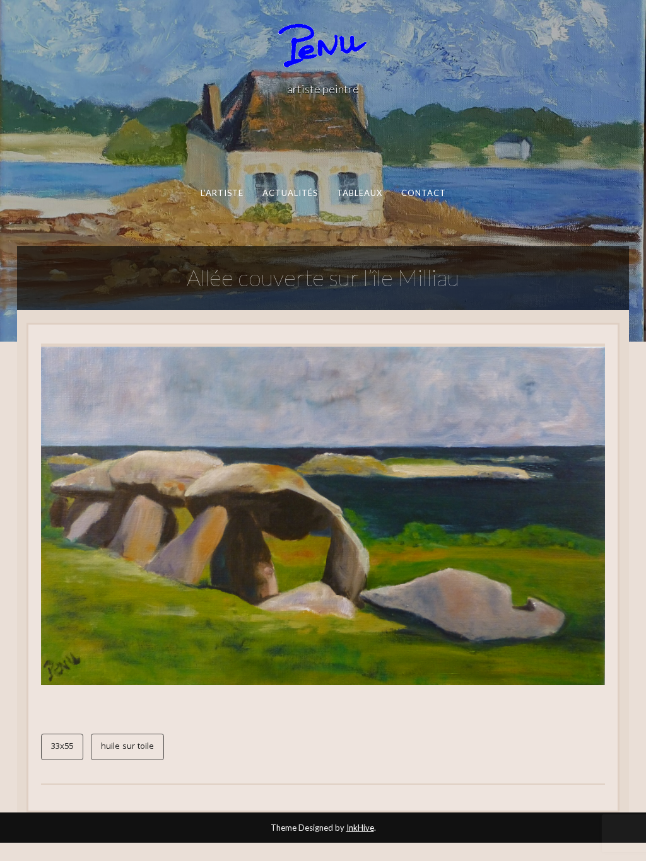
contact (423, 193)
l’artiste (222, 193)
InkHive (360, 828)
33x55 (62, 747)
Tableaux (359, 193)
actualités (290, 193)
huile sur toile (127, 747)
